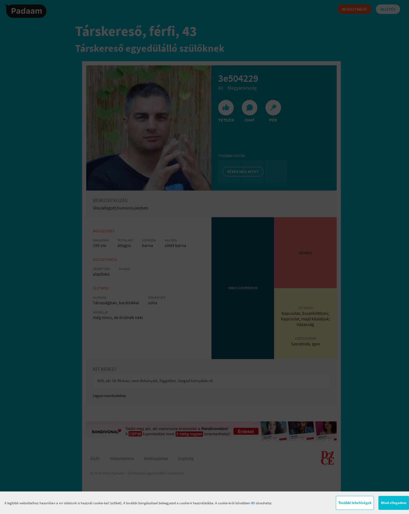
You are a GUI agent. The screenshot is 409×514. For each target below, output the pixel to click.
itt (253, 503)
